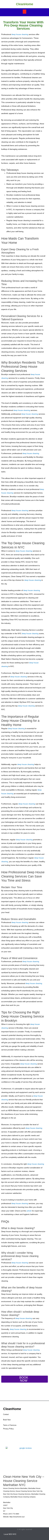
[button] (24, 12)
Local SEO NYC (10, 1534)
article (29, 1211)
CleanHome (24, 4)
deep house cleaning (20, 34)
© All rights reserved (24, 1529)
